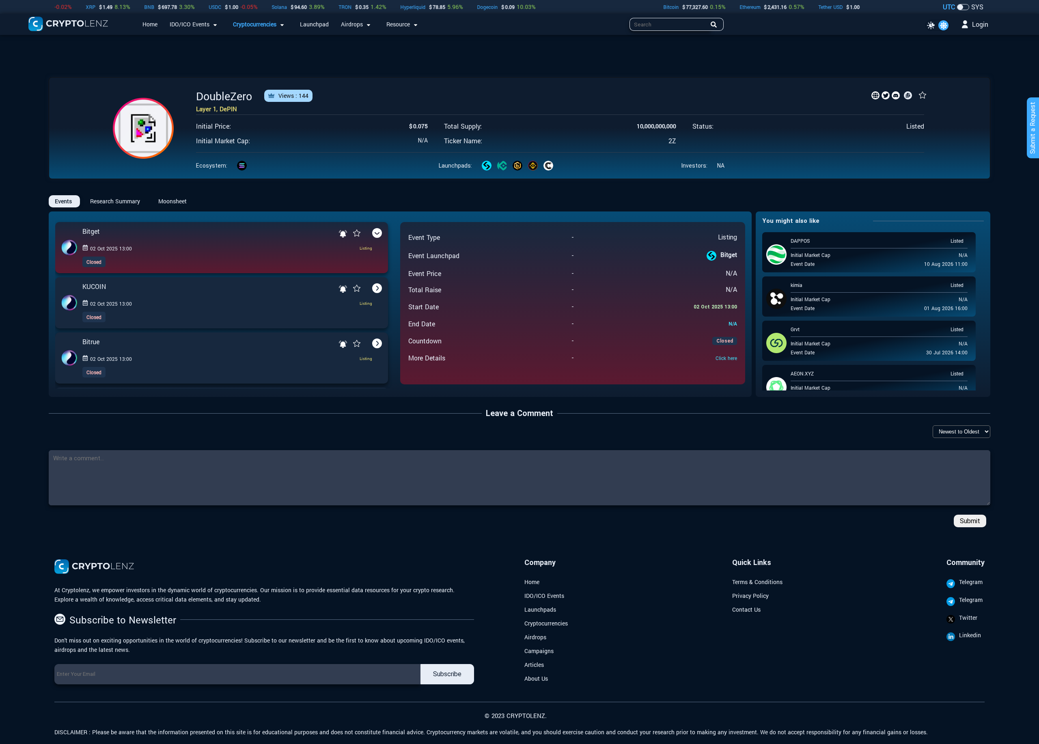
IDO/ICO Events (544, 596)
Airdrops (535, 637)
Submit (970, 521)
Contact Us (746, 609)
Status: (703, 126)
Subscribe (447, 674)
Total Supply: (463, 126)
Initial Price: (213, 126)
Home (531, 582)
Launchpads (540, 609)
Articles (534, 665)
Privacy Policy (750, 596)
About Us (536, 678)
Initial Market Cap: (223, 141)
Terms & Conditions (757, 582)
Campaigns (539, 651)
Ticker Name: (463, 141)
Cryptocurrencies (546, 623)
